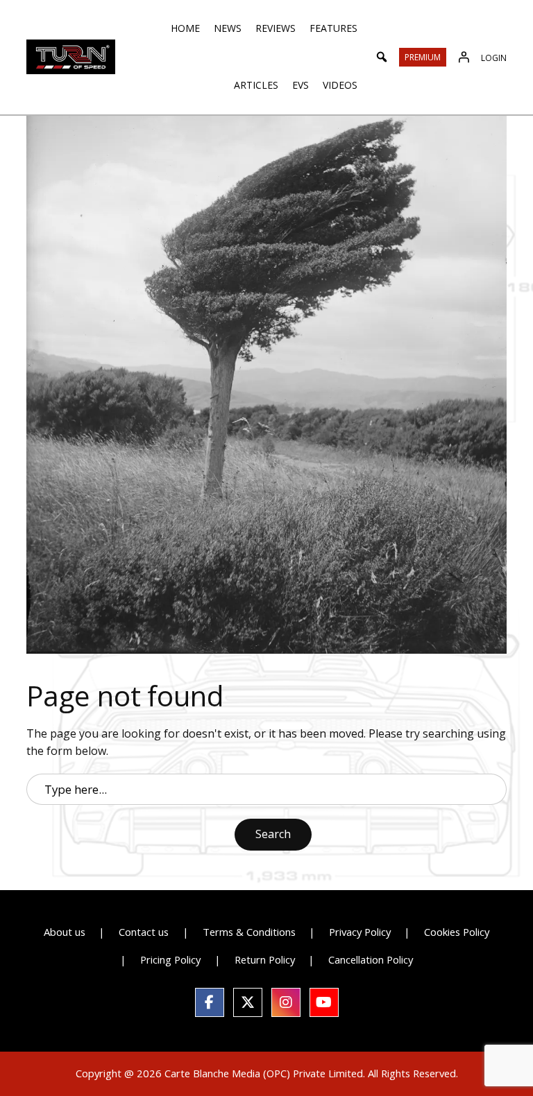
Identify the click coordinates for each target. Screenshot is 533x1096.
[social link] (209, 1002)
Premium (423, 57)
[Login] (463, 57)
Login (494, 58)
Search (273, 834)
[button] (382, 57)
